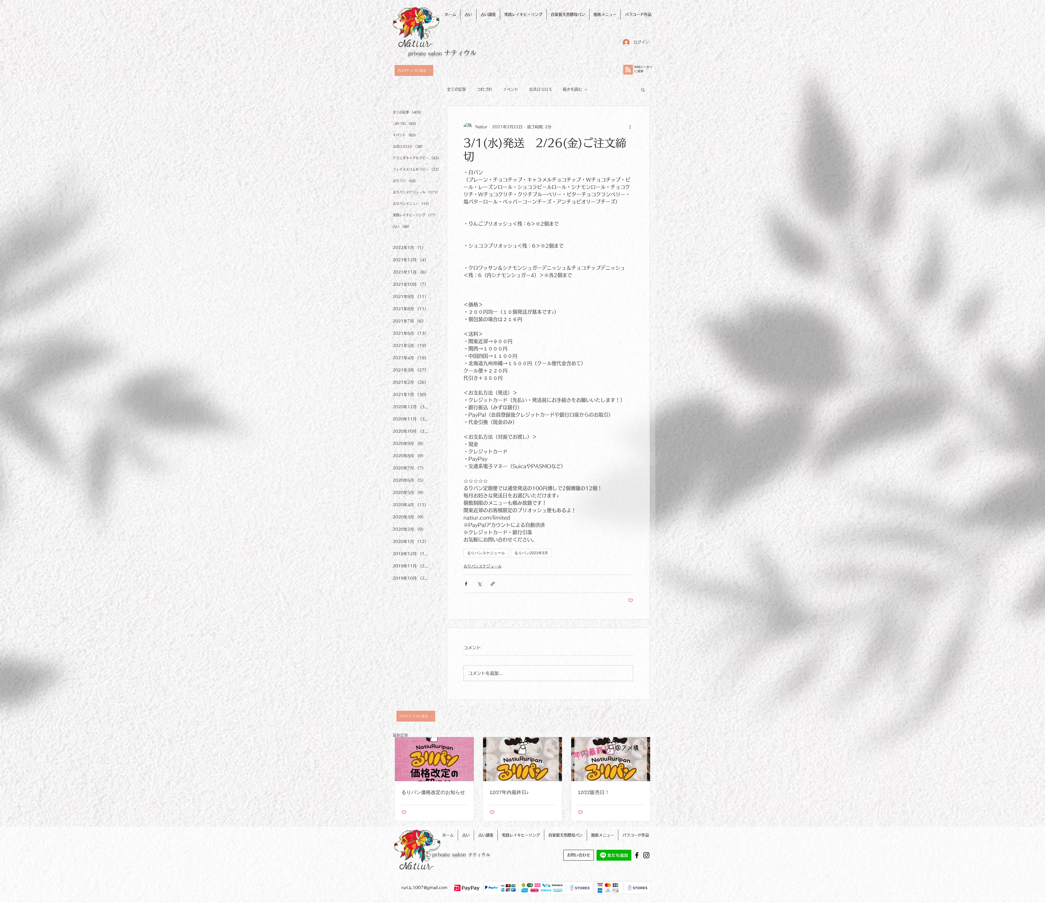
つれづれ (484, 89)
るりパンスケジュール (486, 553)
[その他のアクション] (630, 127)
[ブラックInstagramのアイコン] (646, 855)
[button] (643, 89)
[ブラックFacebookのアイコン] (637, 855)
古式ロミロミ (540, 89)
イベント (510, 89)
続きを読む (572, 89)
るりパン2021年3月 (531, 553)
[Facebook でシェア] (466, 583)
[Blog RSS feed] (628, 70)
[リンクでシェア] (492, 583)
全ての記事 (456, 89)
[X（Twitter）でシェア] (479, 583)
